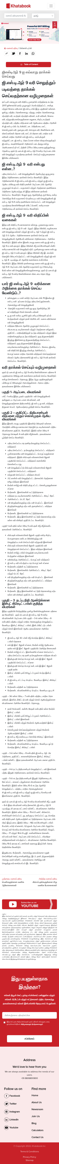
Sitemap (29, 1160)
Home (35, 1095)
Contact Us (37, 1137)
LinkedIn (14, 1119)
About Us (37, 1102)
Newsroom (37, 1109)
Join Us (36, 1116)
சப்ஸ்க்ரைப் (29, 1038)
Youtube (13, 1127)
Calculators (37, 1130)
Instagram (14, 1111)
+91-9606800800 (29, 1078)
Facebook (14, 1095)
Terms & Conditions (29, 1151)
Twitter (13, 1103)
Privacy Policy (29, 1157)
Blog (34, 1123)
